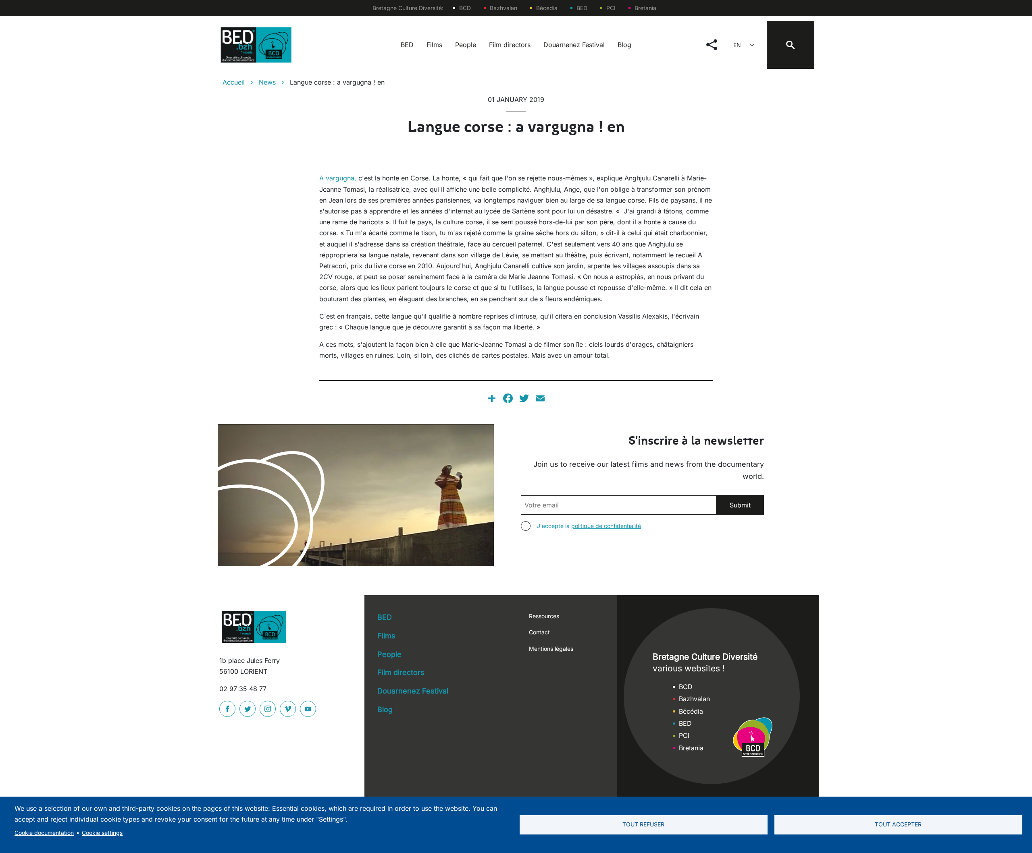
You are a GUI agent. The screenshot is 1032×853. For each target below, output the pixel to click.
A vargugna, (337, 178)
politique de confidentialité (606, 525)
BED (581, 7)
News (267, 82)
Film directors (510, 45)
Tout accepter (898, 824)
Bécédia (547, 7)
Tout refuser (643, 824)
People (465, 45)
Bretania (645, 7)
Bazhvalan (503, 7)
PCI (611, 7)
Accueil (234, 82)
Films (434, 45)
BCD (465, 7)
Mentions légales (551, 648)
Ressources (544, 616)
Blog (624, 45)
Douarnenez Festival (574, 45)
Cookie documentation (44, 833)
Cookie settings (102, 833)
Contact (539, 632)
